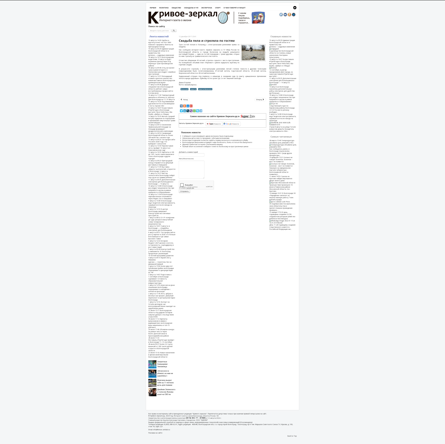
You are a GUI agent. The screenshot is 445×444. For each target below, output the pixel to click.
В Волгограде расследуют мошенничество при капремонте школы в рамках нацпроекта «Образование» (161, 189)
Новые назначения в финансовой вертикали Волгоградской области (161, 354)
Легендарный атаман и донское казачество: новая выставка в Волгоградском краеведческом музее (161, 79)
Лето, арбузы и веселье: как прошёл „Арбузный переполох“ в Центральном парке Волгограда (161, 296)
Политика (164, 8)
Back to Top (292, 436)
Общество (176, 8)
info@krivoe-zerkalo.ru (161, 429)
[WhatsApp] (194, 110)
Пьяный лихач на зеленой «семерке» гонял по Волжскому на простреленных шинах (215, 146)
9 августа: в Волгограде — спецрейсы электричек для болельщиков (160, 228)
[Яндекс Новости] (214, 124)
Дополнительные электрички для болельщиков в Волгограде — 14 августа (161, 182)
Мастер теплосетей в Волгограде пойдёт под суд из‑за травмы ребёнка (161, 175)
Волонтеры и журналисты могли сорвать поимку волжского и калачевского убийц (215, 140)
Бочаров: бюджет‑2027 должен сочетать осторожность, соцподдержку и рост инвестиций (161, 244)
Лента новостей (159, 36)
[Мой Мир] (187, 106)
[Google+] (191, 106)
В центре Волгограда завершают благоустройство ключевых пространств (159, 212)
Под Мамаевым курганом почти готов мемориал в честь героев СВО (161, 103)
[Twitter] (181, 110)
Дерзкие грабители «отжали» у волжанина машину (202, 144)
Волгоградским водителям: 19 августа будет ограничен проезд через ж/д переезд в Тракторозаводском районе (161, 61)
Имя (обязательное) (186, 159)
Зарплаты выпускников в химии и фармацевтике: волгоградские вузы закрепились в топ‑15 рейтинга (160, 323)
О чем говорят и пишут (234, 8)
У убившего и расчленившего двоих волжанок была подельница (207, 136)
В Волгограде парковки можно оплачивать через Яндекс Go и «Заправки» (160, 196)
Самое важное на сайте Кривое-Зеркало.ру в (215, 116)
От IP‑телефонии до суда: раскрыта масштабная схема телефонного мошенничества (161, 220)
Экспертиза (206, 8)
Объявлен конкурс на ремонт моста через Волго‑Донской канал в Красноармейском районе (161, 332)
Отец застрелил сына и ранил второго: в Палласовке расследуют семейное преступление (162, 71)
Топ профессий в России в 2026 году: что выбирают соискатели (161, 141)
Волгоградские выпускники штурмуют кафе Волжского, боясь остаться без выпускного (217, 142)
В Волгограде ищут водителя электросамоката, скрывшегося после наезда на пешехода (161, 204)
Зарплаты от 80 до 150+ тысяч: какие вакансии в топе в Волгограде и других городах (161, 155)
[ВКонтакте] (181, 106)
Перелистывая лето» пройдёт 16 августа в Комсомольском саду (160, 148)
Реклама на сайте (155, 433)
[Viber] (191, 110)
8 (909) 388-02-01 (170, 424)
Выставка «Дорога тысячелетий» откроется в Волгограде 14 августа (161, 169)
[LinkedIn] (184, 110)
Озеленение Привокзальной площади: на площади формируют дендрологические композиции (160, 128)
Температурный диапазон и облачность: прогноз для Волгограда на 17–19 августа (161, 97)
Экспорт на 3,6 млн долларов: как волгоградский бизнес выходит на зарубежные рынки (161, 305)
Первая (153, 8)
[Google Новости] (231, 124)
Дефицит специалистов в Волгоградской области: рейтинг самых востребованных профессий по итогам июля (160, 88)
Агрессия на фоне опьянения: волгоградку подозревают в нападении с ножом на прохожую (161, 288)
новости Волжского (205, 89)
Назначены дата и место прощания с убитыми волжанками (205, 138)
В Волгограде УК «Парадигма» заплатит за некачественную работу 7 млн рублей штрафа (282, 201)
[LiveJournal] (187, 110)
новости (193, 89)
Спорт (218, 8)
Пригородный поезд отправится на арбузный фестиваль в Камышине (160, 163)
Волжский (184, 89)
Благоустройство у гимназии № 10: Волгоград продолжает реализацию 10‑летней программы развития (161, 252)
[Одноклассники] (184, 106)
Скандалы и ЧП (191, 8)
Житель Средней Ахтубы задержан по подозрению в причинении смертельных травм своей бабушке (161, 119)
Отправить (184, 191)
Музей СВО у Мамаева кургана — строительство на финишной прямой (159, 261)
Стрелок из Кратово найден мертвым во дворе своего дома (281, 183)
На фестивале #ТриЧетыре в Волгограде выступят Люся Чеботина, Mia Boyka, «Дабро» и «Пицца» (160, 111)
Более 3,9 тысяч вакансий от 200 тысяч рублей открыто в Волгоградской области (160, 347)
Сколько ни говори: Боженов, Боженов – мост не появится (280, 165)
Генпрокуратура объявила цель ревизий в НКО (281, 147)
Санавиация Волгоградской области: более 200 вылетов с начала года (160, 135)
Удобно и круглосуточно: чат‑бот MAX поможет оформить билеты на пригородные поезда (160, 43)
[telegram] (200, 110)
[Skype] (197, 110)
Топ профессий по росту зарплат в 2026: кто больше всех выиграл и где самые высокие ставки (161, 235)
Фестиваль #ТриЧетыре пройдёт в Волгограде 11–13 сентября (161, 340)
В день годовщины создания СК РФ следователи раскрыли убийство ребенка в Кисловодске (282, 220)
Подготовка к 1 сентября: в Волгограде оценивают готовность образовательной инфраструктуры (160, 278)
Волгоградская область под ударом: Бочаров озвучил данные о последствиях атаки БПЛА (161, 313)
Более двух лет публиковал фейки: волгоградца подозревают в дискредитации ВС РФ (161, 269)
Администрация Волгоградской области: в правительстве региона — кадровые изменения (161, 52)
